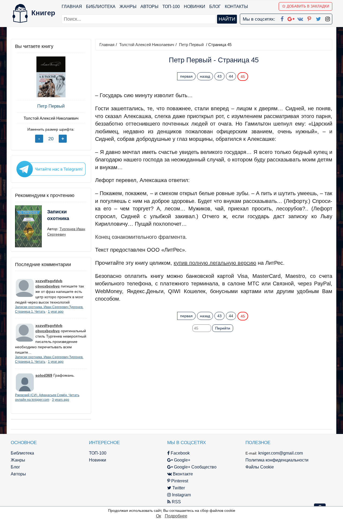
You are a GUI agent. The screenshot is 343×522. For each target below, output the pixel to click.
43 (219, 76)
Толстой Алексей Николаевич (51, 118)
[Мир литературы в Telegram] (51, 169)
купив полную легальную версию (215, 263)
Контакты (236, 6)
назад (205, 76)
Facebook (180, 453)
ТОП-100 (171, 6)
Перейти (222, 328)
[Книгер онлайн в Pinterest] (309, 18)
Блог (215, 6)
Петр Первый (51, 106)
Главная (72, 6)
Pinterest (179, 481)
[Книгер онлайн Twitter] (318, 18)
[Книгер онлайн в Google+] (291, 18)
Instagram (181, 495)
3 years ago (60, 400)
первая (186, 76)
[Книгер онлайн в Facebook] (282, 18)
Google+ (181, 460)
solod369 (43, 375)
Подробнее (176, 516)
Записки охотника (58, 215)
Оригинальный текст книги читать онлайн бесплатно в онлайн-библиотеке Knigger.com (203, 305)
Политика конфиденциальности (276, 460)
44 (231, 76)
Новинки (194, 6)
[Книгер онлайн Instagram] (327, 18)
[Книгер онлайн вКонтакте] (300, 18)
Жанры (128, 6)
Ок (158, 516)
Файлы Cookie (259, 467)
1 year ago (56, 311)
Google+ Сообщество (195, 467)
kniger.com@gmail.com (280, 453)
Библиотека (100, 6)
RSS (176, 502)
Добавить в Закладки (308, 6)
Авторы (149, 6)
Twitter (178, 488)
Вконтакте (182, 474)
